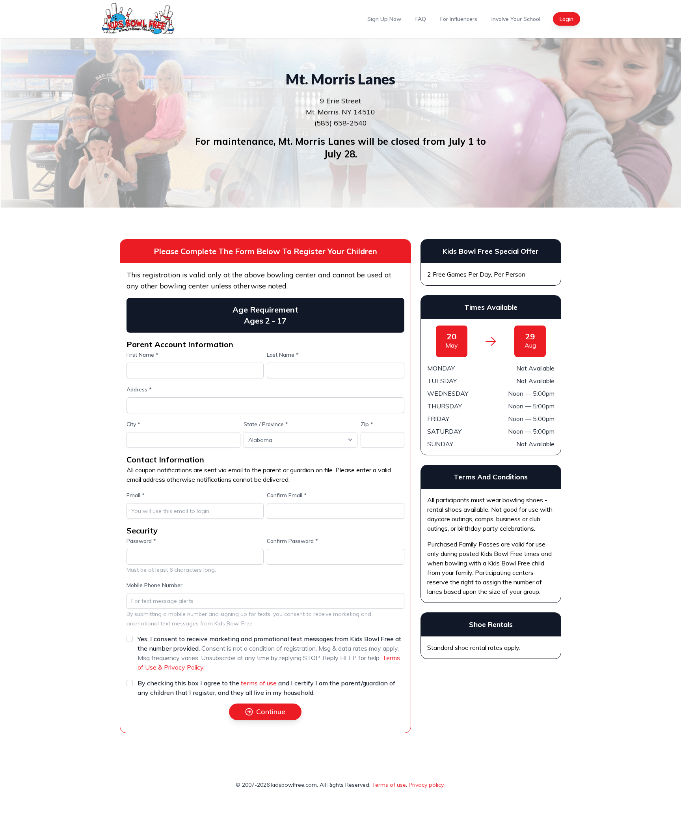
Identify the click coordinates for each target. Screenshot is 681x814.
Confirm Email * (287, 495)
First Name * (142, 354)
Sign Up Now (384, 18)
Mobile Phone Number (154, 585)
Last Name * (283, 354)
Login (566, 18)
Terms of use (389, 784)
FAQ (420, 18)
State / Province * (266, 424)
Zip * (367, 424)
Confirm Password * (292, 541)
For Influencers (458, 18)
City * (133, 424)
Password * (141, 541)
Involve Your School (515, 18)
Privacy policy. (427, 784)
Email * (136, 495)
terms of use (259, 683)
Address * (139, 389)
